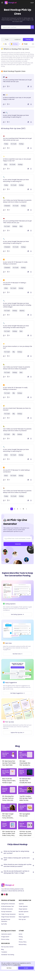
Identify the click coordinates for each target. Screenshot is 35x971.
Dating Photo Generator (8, 904)
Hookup (21, 144)
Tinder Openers (23, 906)
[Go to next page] (26, 508)
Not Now (9, 968)
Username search (6, 934)
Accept (26, 968)
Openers (21, 904)
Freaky (6, 144)
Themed (28, 39)
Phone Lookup (5, 939)
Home (20, 934)
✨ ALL (5, 44)
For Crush (13, 144)
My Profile (4, 924)
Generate (18, 544)
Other (6, 288)
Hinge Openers (23, 909)
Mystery (22, 310)
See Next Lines (17, 654)
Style (6, 39)
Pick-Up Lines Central (7, 947)
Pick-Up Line (22, 919)
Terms (20, 939)
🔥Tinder (25, 44)
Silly (14, 352)
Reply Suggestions (24, 917)
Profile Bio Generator (7, 909)
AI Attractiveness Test (7, 906)
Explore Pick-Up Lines (17, 732)
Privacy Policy (22, 942)
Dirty (5, 164)
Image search (5, 937)
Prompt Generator (6, 911)
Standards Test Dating (7, 954)
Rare (21, 226)
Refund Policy (22, 944)
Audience (18, 39)
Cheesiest (7, 206)
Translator (4, 952)
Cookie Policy (17, 965)
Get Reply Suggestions (16, 693)
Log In (32, 2)
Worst (6, 475)
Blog (2, 949)
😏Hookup (14, 44)
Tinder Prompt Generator (8, 914)
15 (23, 509)
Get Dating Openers (16, 614)
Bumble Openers (23, 911)
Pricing (21, 937)
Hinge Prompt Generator (8, 917)
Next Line (21, 914)
